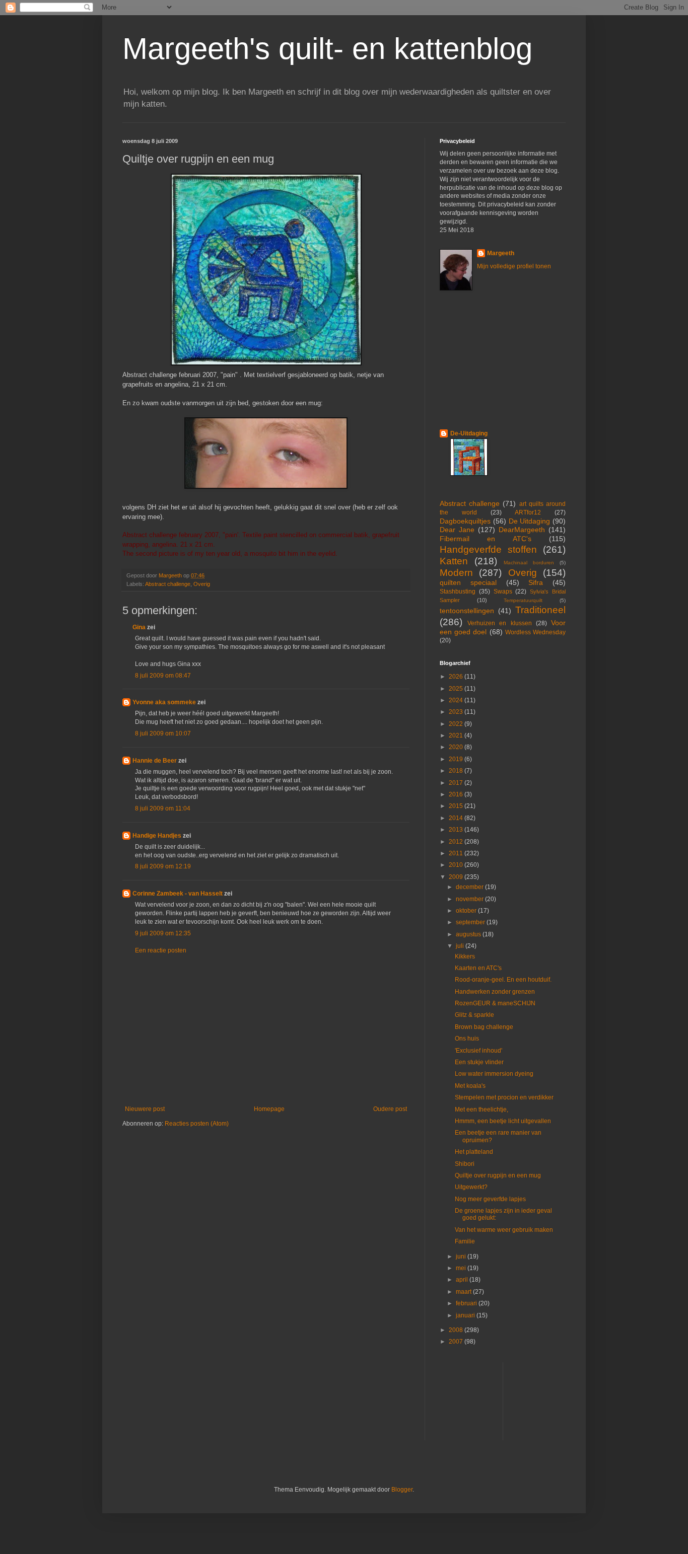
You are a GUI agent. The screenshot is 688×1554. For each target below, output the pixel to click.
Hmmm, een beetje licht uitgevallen (503, 1121)
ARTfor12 (528, 512)
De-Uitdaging (469, 433)
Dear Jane (457, 530)
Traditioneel (540, 610)
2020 (456, 747)
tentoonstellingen (467, 611)
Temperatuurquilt (523, 600)
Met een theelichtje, (481, 1109)
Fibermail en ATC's (485, 539)
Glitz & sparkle (474, 1014)
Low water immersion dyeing (494, 1073)
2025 (456, 688)
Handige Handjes (156, 835)
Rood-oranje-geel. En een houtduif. (503, 979)
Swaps (503, 591)
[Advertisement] (265, 1030)
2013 (456, 829)
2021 (456, 735)
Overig (201, 584)
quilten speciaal (468, 582)
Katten (454, 561)
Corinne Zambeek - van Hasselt (177, 893)
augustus (469, 934)
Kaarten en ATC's (478, 968)
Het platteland (474, 1151)
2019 (456, 759)
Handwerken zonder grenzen (495, 991)
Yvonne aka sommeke (164, 702)
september (471, 922)
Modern (456, 572)
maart (464, 1291)
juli (460, 945)
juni (461, 1256)
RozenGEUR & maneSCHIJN (495, 1003)
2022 (456, 723)
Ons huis (467, 1038)
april (462, 1279)
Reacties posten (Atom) (197, 1123)
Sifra (535, 582)
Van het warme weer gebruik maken (504, 1229)
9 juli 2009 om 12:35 (163, 933)
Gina (139, 627)
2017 (456, 782)
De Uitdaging (530, 521)
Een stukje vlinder (479, 1062)
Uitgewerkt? (471, 1187)
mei (461, 1268)
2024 (456, 700)
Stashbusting (457, 591)
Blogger (401, 1489)
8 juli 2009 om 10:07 (163, 733)
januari (466, 1315)
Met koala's (470, 1085)
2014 (456, 818)
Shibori (464, 1163)
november (470, 899)
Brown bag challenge (484, 1026)
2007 (456, 1341)
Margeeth (500, 253)
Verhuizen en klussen (499, 623)
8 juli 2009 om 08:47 (163, 675)
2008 (456, 1330)
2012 (456, 841)
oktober (467, 910)
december (470, 887)
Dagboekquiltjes (465, 521)
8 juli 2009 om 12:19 (163, 866)
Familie (465, 1241)
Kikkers (465, 956)
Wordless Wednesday (535, 632)
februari (467, 1303)
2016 (456, 794)
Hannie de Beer (154, 760)
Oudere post (390, 1109)
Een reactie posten (160, 950)
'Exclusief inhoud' (478, 1050)
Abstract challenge (167, 584)
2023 (456, 711)
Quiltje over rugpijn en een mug (498, 1175)
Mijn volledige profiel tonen (514, 266)
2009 (456, 876)
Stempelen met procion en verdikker (504, 1097)
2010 (456, 864)
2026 (456, 676)
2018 (456, 770)
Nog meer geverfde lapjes (490, 1199)
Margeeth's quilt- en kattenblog (327, 48)
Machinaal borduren (529, 562)
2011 (456, 853)
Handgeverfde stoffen (488, 549)
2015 (456, 805)
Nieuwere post (145, 1109)
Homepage (269, 1109)
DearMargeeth (522, 530)
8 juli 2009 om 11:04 (162, 808)
